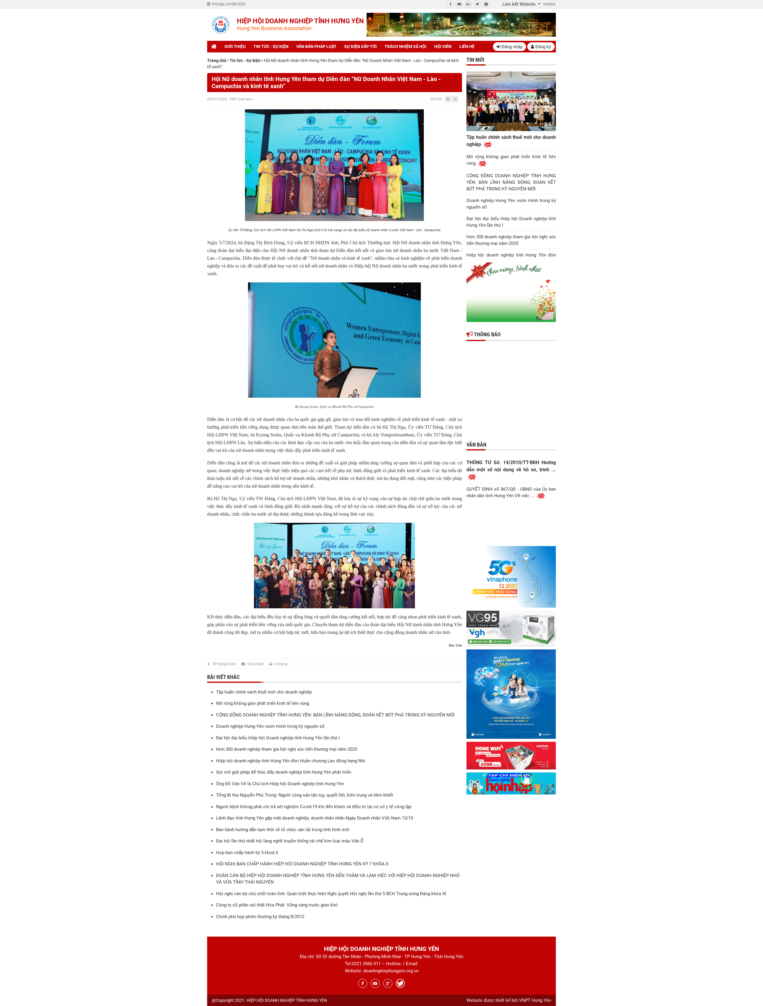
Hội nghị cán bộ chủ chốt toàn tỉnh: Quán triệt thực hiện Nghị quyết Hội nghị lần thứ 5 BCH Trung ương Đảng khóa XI (331, 893)
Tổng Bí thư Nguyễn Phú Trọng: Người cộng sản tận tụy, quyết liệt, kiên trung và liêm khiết (304, 795)
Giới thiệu (235, 46)
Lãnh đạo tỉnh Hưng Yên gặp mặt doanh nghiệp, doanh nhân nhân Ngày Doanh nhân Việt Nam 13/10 (314, 818)
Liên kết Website (520, 4)
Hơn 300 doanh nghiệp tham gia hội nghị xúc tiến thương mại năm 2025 (286, 749)
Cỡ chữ (436, 99)
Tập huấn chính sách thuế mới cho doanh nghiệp (264, 692)
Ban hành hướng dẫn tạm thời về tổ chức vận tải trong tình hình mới (282, 829)
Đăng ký (542, 46)
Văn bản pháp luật (316, 46)
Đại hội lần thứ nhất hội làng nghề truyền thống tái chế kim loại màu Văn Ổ (289, 841)
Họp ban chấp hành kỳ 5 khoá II (247, 852)
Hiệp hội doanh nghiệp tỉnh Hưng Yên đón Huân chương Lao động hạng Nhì (290, 761)
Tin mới (475, 59)
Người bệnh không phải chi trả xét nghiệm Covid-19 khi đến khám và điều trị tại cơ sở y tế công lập (313, 806)
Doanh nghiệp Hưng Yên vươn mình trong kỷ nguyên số (270, 726)
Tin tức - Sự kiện (271, 46)
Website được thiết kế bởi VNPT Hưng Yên (508, 1000)
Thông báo (487, 334)
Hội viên (443, 46)
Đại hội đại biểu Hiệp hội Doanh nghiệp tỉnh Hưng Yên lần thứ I (278, 738)
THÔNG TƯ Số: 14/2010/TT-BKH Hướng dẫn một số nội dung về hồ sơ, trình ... (511, 466)
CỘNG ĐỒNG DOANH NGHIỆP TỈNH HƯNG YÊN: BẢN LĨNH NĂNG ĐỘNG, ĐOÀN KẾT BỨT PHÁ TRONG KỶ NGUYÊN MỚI (335, 715)
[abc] (461, 25)
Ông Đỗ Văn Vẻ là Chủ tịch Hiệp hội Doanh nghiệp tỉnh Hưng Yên (280, 783)
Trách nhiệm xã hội (405, 46)
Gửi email (255, 664)
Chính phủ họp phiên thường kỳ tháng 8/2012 (260, 916)
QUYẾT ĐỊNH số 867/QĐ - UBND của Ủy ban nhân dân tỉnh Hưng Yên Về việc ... (511, 492)
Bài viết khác (223, 677)
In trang (281, 664)
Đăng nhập (511, 46)
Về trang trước (224, 664)
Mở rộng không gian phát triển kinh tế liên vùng (262, 703)
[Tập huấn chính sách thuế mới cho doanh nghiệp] (511, 101)
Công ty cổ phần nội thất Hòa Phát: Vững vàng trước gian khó (277, 905)
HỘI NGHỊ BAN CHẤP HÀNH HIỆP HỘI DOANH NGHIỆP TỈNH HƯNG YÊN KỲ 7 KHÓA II (302, 864)
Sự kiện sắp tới (360, 46)
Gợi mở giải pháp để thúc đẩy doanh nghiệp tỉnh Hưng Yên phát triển (283, 772)
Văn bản (476, 444)
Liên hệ (466, 46)
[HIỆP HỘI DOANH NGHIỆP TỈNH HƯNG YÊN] (220, 24)
